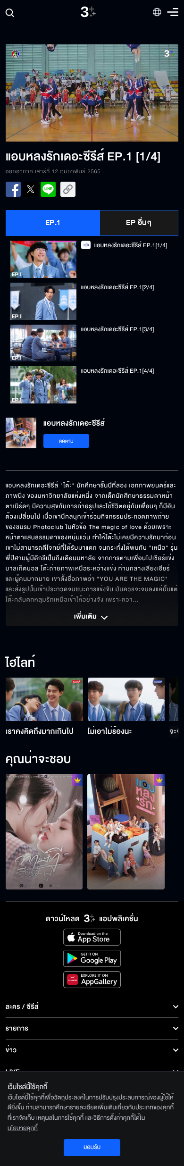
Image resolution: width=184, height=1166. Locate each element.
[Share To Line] (48, 189)
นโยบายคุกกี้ (23, 1128)
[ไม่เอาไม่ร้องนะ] (126, 699)
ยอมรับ (92, 1147)
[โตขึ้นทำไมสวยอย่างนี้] (44, 831)
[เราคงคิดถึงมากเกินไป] (44, 699)
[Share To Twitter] (30, 189)
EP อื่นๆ (138, 223)
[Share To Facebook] (13, 189)
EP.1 (53, 223)
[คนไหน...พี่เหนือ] (126, 831)
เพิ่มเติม (86, 617)
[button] (49, 93)
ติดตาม (66, 441)
